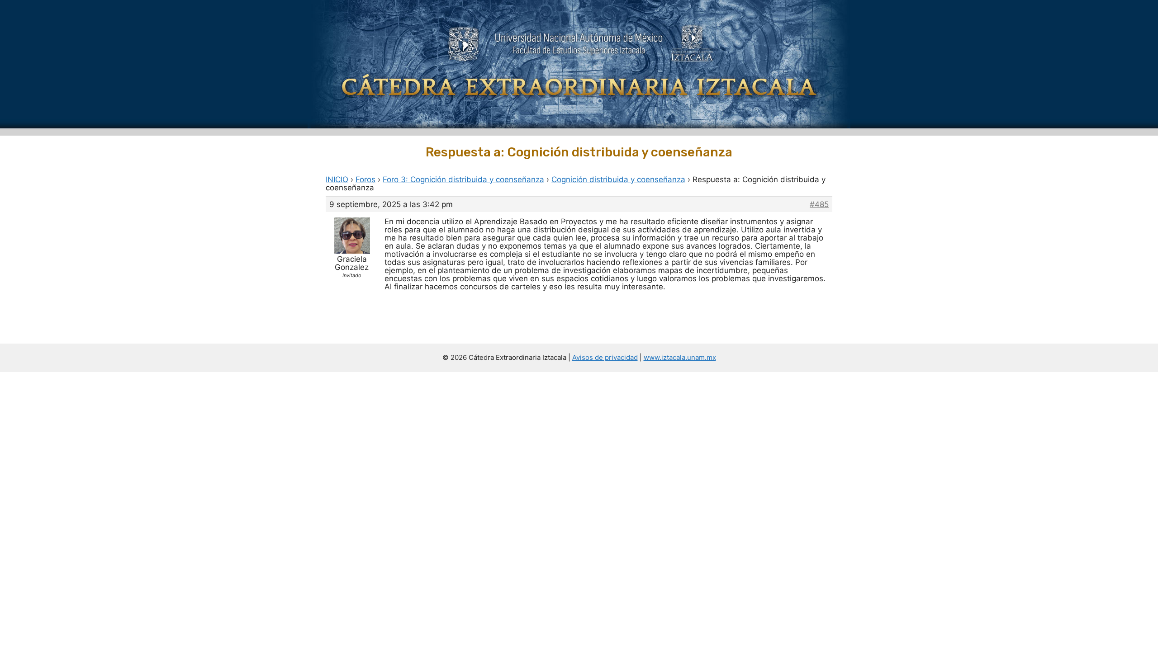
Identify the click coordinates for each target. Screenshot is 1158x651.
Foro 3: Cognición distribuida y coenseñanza (463, 179)
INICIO (337, 179)
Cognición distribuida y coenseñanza (618, 179)
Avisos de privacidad (605, 357)
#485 (819, 204)
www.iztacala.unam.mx (680, 357)
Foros (365, 179)
